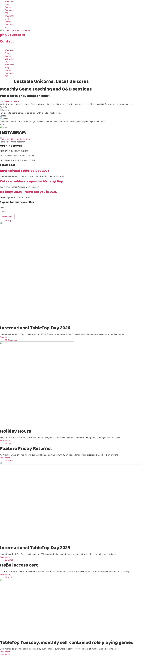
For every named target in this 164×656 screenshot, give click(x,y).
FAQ (6, 13)
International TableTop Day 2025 (24, 171)
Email (2, 208)
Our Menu (9, 10)
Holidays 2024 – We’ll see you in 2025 (28, 192)
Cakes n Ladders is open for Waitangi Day (31, 181)
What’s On (9, 1)
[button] (5, 654)
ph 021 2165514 (12, 35)
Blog (7, 4)
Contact (7, 41)
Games (8, 7)
